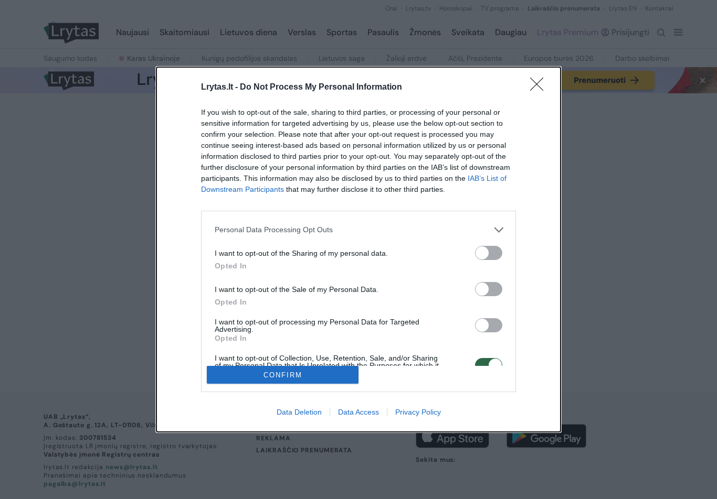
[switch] (488, 253)
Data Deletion (299, 412)
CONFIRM (282, 375)
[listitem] (358, 229)
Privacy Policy (418, 412)
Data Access (358, 412)
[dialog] (358, 249)
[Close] (540, 87)
